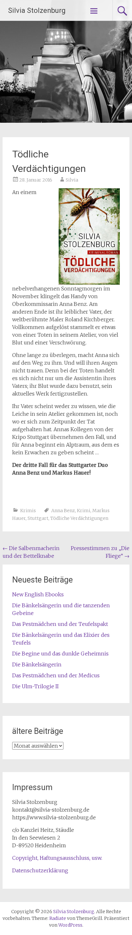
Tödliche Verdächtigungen (79, 518)
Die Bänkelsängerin (37, 664)
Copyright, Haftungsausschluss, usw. (57, 858)
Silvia (72, 180)
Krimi (83, 510)
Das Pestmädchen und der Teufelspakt (60, 624)
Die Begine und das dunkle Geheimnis (60, 653)
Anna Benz (63, 510)
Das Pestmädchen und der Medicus (56, 675)
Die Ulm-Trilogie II (35, 686)
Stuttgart (38, 518)
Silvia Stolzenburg (37, 10)
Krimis (28, 510)
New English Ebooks (38, 594)
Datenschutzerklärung (40, 870)
